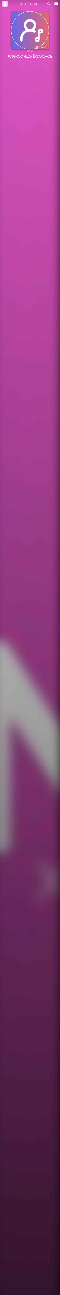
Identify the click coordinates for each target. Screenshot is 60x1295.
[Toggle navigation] (56, 3)
